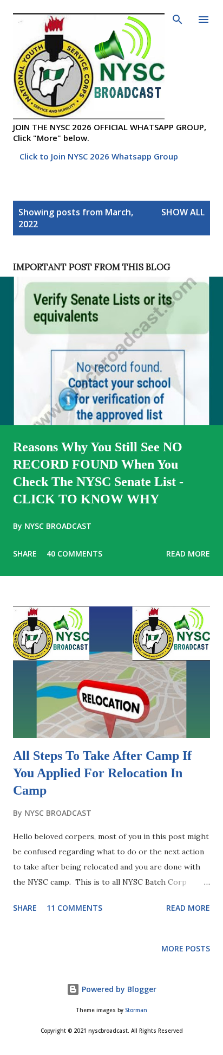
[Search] (177, 19)
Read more (188, 553)
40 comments (74, 553)
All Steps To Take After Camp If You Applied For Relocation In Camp (102, 773)
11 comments (74, 908)
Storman (136, 1010)
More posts (185, 948)
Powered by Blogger (118, 989)
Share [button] (25, 553)
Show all (183, 212)
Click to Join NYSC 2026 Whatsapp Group (98, 156)
